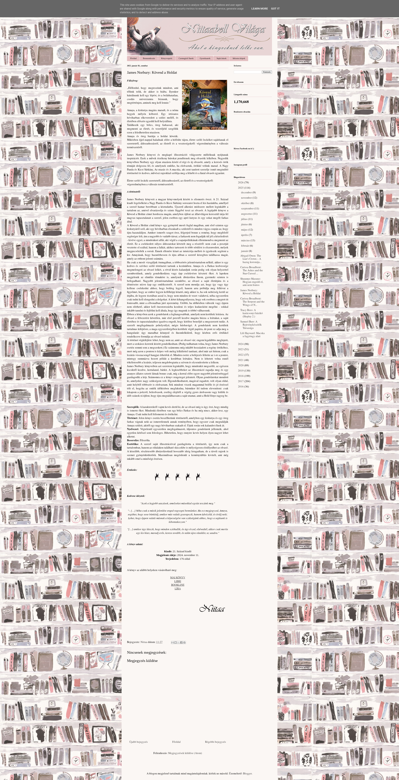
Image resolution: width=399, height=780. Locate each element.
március (245, 240)
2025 (241, 187)
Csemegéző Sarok (186, 58)
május (244, 229)
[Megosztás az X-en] (178, 642)
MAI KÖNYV (177, 577)
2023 (241, 349)
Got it (275, 8)
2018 (241, 376)
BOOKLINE (177, 585)
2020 (241, 365)
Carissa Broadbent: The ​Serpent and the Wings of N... (252, 302)
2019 (241, 370)
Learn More (259, 8)
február (245, 245)
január (245, 251)
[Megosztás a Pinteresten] (184, 642)
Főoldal (133, 58)
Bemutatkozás (149, 58)
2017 (241, 381)
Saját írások (221, 58)
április (245, 235)
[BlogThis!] (175, 642)
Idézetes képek (239, 58)
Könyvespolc (166, 58)
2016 (241, 386)
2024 (241, 344)
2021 (241, 360)
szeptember (247, 208)
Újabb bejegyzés (138, 742)
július (244, 219)
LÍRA (178, 588)
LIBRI (177, 581)
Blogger (247, 773)
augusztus (247, 213)
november (246, 197)
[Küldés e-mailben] (172, 642)
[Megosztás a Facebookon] (181, 642)
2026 (241, 182)
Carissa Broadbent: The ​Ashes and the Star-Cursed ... (251, 270)
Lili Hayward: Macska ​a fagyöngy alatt (252, 334)
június (245, 224)
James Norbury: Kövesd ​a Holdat (250, 291)
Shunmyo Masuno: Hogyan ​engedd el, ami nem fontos (251, 282)
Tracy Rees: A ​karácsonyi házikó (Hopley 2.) (251, 313)
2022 (241, 354)
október (245, 203)
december (246, 192)
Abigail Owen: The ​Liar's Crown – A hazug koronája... (251, 259)
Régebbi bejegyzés (215, 742)
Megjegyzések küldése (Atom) (185, 753)
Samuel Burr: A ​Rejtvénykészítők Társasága (251, 325)
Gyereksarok (205, 58)
